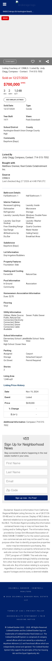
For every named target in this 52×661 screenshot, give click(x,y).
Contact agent (9, 61)
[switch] (32, 61)
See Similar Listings (15, 100)
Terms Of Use (16, 611)
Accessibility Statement (22, 616)
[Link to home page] (26, 4)
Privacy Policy (35, 611)
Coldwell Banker (19, 588)
